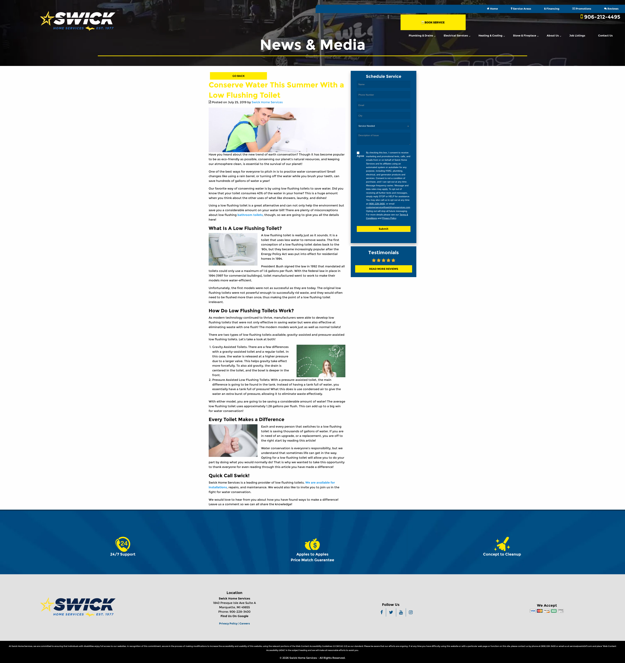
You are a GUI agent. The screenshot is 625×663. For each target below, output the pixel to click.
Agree (360, 155)
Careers (244, 623)
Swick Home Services (267, 102)
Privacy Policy (389, 218)
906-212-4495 (601, 17)
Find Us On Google (234, 616)
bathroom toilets (250, 215)
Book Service (434, 22)
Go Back (238, 76)
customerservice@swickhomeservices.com (388, 207)
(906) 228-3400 (377, 203)
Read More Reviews (383, 268)
